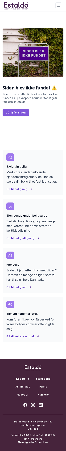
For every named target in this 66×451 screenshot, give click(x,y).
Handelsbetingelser (33, 425)
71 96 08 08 (35, 438)
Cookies (33, 428)
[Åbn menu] (58, 5)
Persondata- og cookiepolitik (33, 421)
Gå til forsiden (16, 112)
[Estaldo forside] (16, 5)
